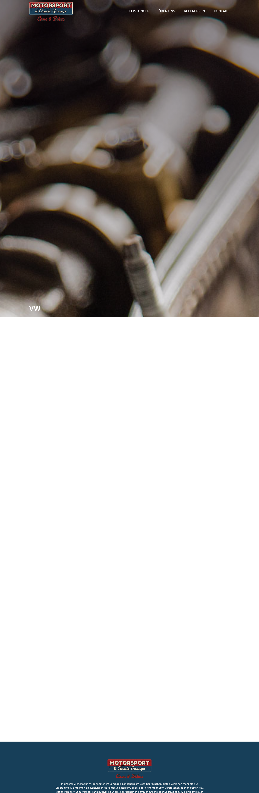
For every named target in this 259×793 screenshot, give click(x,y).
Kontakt (221, 11)
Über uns (167, 11)
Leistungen (139, 11)
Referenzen (194, 11)
